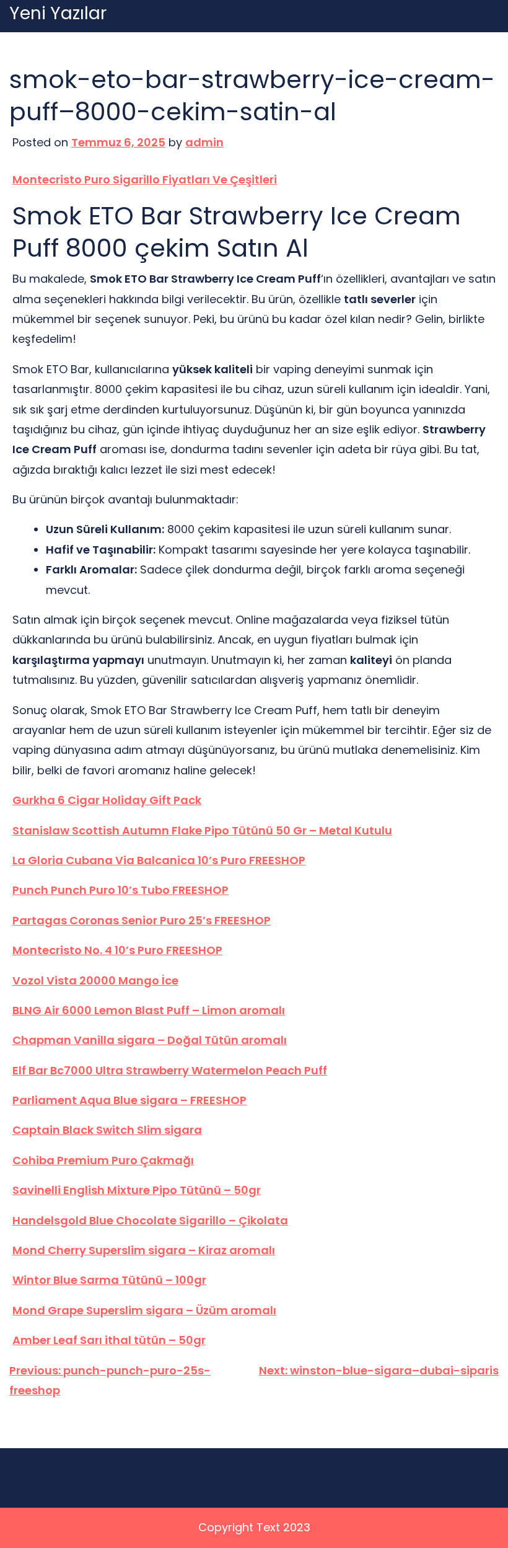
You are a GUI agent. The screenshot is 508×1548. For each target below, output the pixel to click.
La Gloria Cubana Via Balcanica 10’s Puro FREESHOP (158, 860)
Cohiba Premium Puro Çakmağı (103, 1160)
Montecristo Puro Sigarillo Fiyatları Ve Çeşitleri (144, 179)
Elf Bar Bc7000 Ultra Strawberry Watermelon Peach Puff (169, 1070)
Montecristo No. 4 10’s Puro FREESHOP (117, 950)
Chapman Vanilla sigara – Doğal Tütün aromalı (149, 1040)
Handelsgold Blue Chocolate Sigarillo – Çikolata (150, 1220)
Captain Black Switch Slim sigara (107, 1130)
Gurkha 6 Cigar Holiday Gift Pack (106, 800)
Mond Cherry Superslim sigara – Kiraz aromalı (143, 1250)
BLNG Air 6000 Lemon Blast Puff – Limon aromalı (148, 1010)
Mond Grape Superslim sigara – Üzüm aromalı (144, 1310)
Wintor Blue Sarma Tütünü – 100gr (109, 1280)
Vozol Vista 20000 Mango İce (95, 980)
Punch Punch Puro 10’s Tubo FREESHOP (120, 890)
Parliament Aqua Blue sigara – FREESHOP (129, 1100)
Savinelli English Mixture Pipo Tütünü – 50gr (136, 1190)
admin (204, 142)
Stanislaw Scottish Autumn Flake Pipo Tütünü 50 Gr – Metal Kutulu (202, 830)
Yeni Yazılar (58, 13)
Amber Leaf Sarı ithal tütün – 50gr (109, 1340)
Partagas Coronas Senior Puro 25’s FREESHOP (141, 920)
